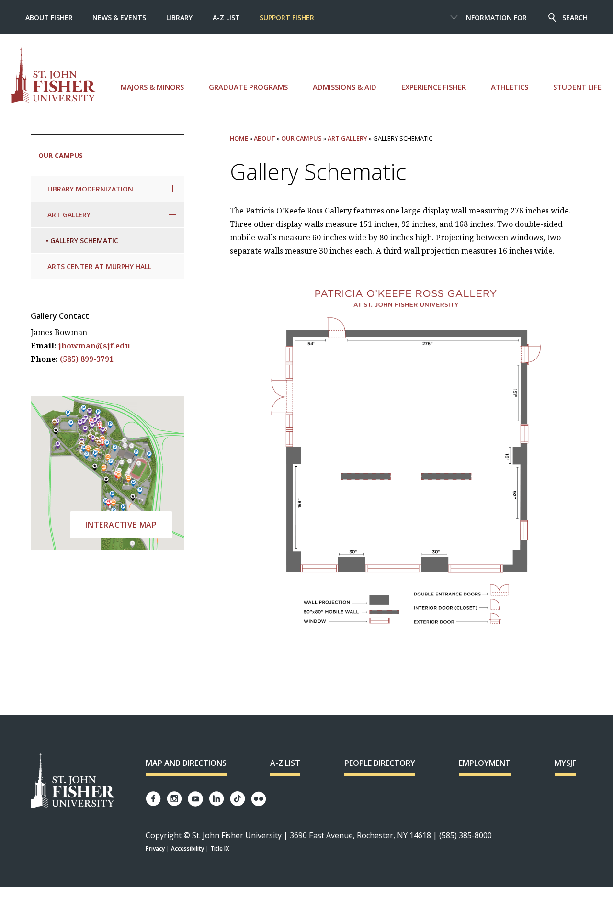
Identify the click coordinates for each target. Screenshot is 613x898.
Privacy (155, 848)
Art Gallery (69, 214)
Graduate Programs (248, 86)
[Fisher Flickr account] (258, 799)
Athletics (509, 86)
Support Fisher (287, 17)
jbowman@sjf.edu (94, 345)
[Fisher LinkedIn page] (216, 798)
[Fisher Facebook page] (153, 798)
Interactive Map (121, 524)
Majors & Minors (152, 86)
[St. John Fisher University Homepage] (73, 781)
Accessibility (187, 848)
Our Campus (60, 155)
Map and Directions (186, 763)
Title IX (219, 848)
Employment (485, 763)
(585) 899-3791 (87, 359)
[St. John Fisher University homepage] (53, 75)
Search (575, 17)
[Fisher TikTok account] (237, 798)
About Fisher (49, 17)
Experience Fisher (433, 86)
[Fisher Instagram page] (174, 798)
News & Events (119, 17)
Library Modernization (90, 188)
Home (239, 138)
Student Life (577, 86)
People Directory (379, 763)
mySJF (565, 763)
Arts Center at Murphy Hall (99, 266)
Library (179, 17)
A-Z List (226, 17)
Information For (495, 17)
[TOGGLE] (172, 189)
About (264, 138)
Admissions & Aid (344, 86)
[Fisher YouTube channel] (195, 799)
